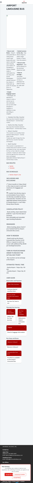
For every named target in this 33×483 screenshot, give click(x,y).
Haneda (12, 168)
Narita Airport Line (15, 174)
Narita (11, 166)
